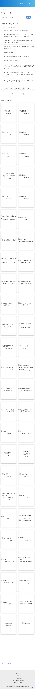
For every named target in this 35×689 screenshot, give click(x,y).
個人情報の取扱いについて (18, 680)
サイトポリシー (18, 675)
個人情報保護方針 (18, 678)
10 (28, 88)
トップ (2, 9)
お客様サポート (18, 673)
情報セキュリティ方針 (18, 682)
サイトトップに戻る (7, 663)
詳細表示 (17, 31)
